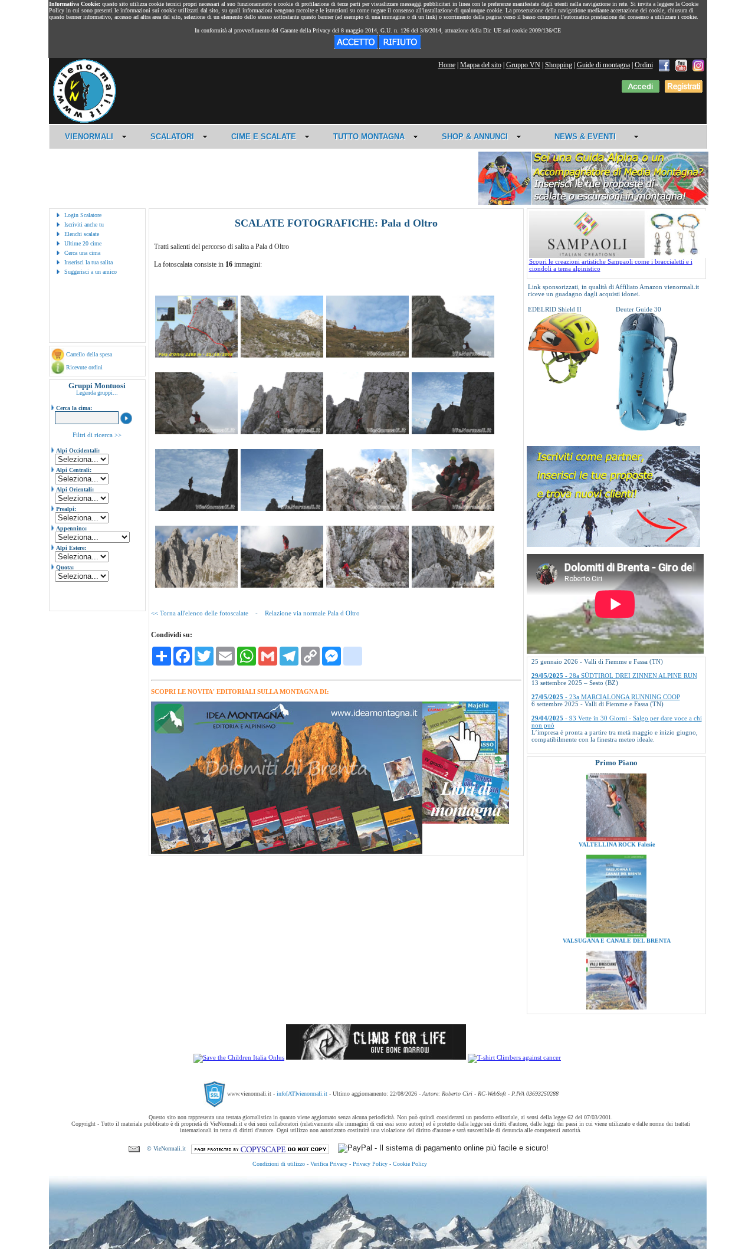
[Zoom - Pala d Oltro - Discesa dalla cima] (282, 585)
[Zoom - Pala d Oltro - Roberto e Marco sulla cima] (453, 508)
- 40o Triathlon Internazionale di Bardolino (607, 723)
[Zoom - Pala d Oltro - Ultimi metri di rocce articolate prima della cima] (367, 508)
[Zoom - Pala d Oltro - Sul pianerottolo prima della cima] (453, 432)
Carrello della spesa (89, 354)
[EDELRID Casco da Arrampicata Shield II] (563, 381)
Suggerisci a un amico (90, 271)
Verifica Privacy (328, 1164)
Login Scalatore (82, 215)
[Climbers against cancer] (514, 1057)
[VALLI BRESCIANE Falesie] (616, 987)
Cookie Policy (410, 1164)
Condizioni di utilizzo (278, 1164)
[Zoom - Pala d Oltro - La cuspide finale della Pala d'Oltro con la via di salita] (196, 355)
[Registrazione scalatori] (684, 90)
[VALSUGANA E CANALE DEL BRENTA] (616, 891)
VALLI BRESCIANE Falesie (616, 993)
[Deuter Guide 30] (651, 428)
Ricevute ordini (84, 367)
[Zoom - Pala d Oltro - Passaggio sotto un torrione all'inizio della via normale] (453, 355)
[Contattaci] (134, 1148)
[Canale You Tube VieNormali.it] (681, 65)
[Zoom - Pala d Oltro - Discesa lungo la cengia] (367, 585)
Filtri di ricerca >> (97, 434)
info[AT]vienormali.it (302, 1093)
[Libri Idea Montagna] (286, 851)
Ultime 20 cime (82, 243)
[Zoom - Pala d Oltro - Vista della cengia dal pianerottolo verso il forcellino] (453, 585)
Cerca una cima (82, 253)
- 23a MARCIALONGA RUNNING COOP (605, 666)
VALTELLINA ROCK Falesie (616, 801)
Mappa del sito (480, 65)
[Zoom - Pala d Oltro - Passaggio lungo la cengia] (367, 432)
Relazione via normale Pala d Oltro (312, 613)
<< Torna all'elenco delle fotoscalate (199, 613)
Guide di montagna (603, 65)
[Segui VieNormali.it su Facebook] (664, 65)
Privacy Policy (370, 1164)
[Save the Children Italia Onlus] (238, 1057)
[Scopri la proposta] (613, 544)
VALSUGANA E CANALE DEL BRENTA (616, 897)
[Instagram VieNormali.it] (698, 65)
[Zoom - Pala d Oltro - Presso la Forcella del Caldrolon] (367, 355)
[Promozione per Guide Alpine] (593, 202)
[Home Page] (84, 120)
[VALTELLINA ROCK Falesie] (616, 795)
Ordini (644, 65)
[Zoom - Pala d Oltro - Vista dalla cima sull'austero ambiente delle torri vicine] (196, 585)
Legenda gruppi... (97, 392)
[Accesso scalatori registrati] (640, 90)
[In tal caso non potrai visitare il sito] (400, 46)
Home (446, 65)
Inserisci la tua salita (88, 262)
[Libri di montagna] (465, 821)
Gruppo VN (523, 65)
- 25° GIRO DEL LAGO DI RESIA (596, 744)
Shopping (558, 65)
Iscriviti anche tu (84, 224)
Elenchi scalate (81, 234)
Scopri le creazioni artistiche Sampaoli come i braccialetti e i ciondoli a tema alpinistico (610, 265)
